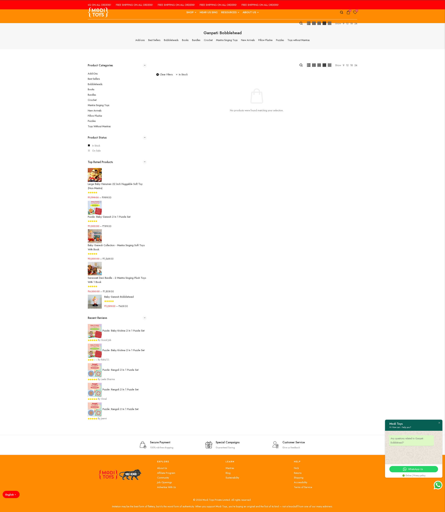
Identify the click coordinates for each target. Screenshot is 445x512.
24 (355, 23)
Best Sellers (94, 79)
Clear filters (166, 74)
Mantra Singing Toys (98, 105)
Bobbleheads (95, 84)
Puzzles (92, 121)
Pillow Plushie (95, 115)
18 (351, 23)
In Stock (96, 145)
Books (91, 89)
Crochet (92, 100)
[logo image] (98, 12)
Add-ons (93, 73)
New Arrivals (95, 110)
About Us (249, 12)
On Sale (96, 150)
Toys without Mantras (99, 126)
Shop (190, 12)
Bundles (92, 94)
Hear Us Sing (209, 12)
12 (347, 23)
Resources (229, 12)
